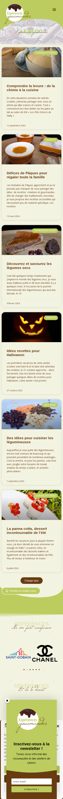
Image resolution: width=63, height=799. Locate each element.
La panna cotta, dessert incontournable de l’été (27, 531)
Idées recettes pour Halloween (23, 353)
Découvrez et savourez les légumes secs (29, 266)
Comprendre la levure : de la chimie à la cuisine (31, 88)
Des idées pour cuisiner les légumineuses (30, 440)
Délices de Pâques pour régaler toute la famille (27, 175)
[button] (54, 9)
